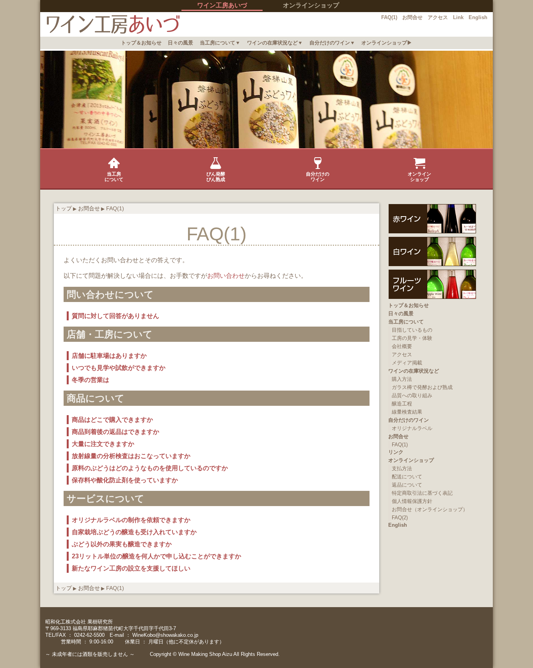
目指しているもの (412, 330)
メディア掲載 (407, 363)
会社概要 (402, 346)
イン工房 (110, 24)
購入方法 (402, 379)
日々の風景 (180, 43)
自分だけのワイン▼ (332, 43)
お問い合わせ (226, 275)
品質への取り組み (412, 395)
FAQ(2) (400, 518)
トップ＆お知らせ (141, 43)
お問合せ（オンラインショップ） (430, 509)
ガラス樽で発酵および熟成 (422, 387)
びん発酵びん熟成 (215, 176)
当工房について (114, 176)
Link (458, 17)
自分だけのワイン (317, 176)
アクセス (438, 17)
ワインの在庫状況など (413, 371)
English (478, 17)
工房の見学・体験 (412, 338)
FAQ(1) (389, 17)
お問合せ (412, 17)
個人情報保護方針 (412, 501)
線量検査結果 (407, 412)
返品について (407, 485)
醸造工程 (402, 404)
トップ (63, 208)
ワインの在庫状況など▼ (275, 43)
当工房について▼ (220, 43)
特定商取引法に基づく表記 (422, 493)
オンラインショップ (311, 5)
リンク (395, 452)
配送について (407, 477)
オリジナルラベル (412, 428)
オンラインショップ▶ (386, 43)
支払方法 (402, 468)
